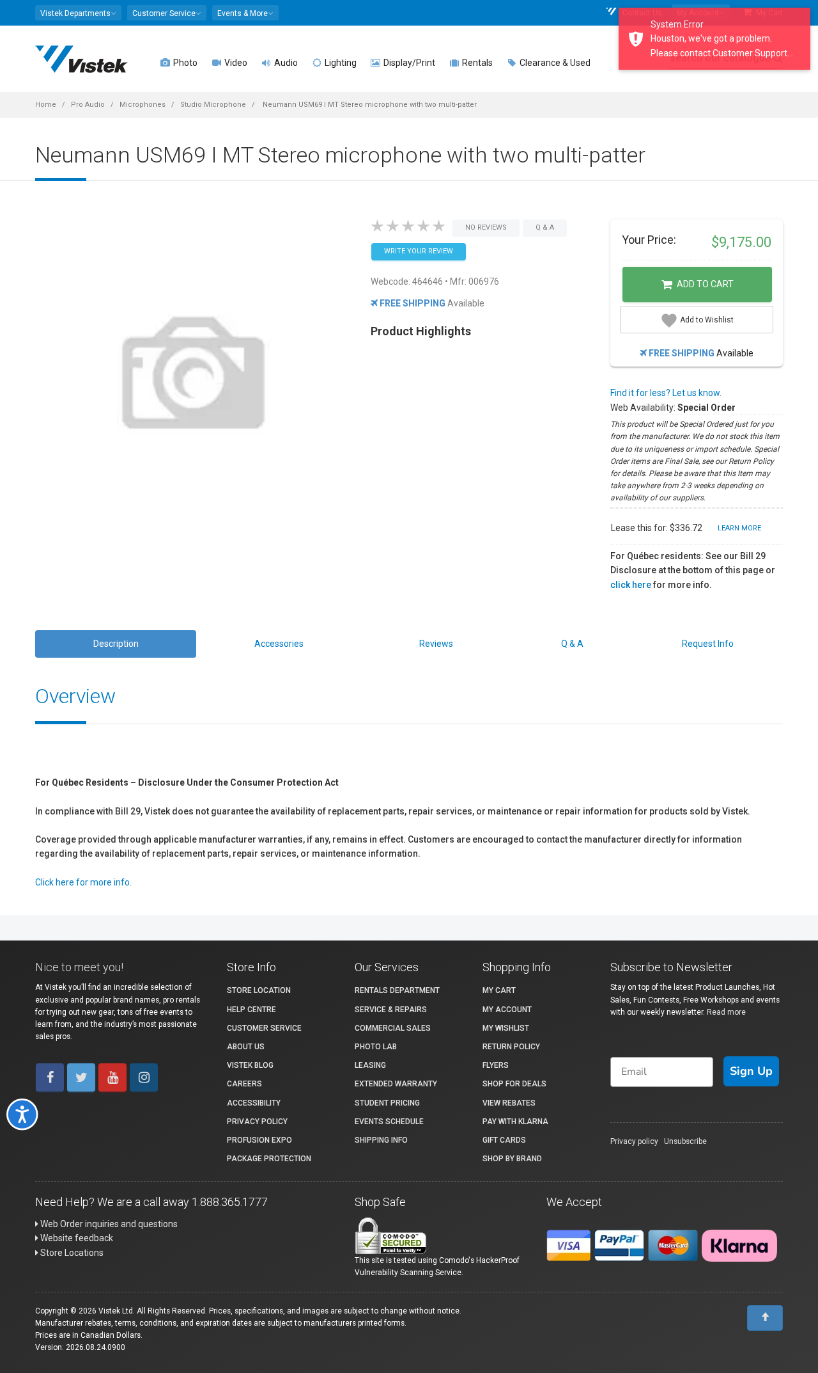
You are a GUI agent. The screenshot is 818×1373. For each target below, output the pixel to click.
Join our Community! (265, 769)
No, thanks (265, 812)
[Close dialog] (680, 543)
